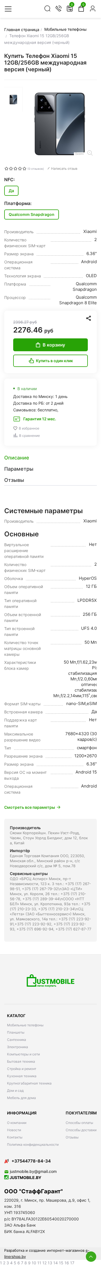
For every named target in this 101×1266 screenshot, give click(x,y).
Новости (14, 1130)
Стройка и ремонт (21, 1069)
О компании (16, 1123)
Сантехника (16, 1040)
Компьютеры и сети (23, 1054)
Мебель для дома (21, 1098)
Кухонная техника (21, 1076)
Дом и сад (15, 1090)
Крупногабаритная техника (29, 1083)
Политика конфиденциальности (33, 1144)
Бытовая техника (21, 1061)
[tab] (50, 457)
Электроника (17, 1047)
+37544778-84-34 (31, 1161)
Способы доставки (81, 1130)
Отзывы (72, 1137)
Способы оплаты (79, 1123)
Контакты (14, 1137)
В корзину (54, 345)
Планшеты (15, 1032)
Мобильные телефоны (25, 1025)
